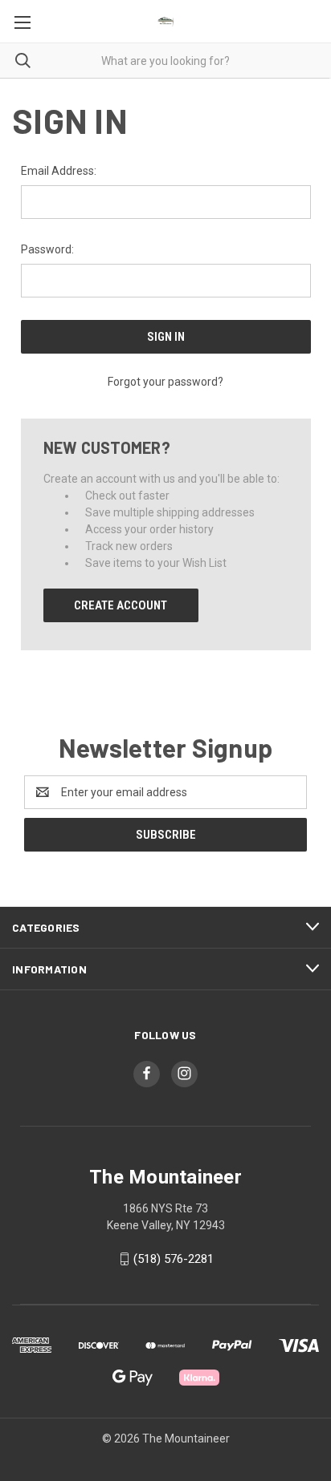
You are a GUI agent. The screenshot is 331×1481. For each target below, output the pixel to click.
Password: (47, 249)
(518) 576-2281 (173, 1259)
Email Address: (58, 170)
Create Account (120, 605)
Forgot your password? (165, 381)
